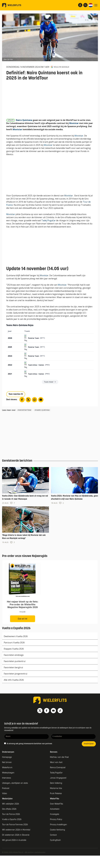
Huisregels (54, 814)
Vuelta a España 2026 (11, 819)
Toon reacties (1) (16, 394)
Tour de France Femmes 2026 (15, 825)
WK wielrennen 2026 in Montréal (16, 830)
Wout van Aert (56, 762)
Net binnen (7, 762)
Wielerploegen (8, 773)
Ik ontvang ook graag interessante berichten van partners (29, 744)
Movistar (74, 123)
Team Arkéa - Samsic (36, 365)
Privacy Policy (56, 819)
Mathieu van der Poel (59, 757)
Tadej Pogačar (48, 220)
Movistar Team (33, 338)
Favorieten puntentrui (14, 661)
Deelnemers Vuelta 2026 (16, 636)
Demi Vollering (56, 783)
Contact (53, 835)
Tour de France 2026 (11, 814)
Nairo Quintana (24, 120)
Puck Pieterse (56, 794)
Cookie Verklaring (57, 830)
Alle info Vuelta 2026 (14, 679)
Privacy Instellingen (58, 825)
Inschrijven (89, 744)
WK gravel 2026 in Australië (14, 840)
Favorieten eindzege (14, 655)
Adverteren (55, 809)
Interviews (6, 778)
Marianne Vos (56, 788)
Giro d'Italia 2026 (9, 809)
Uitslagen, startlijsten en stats (15, 783)
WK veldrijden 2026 (10, 804)
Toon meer (48, 382)
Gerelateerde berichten (17, 460)
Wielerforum (7, 768)
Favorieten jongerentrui (15, 673)
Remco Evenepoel (57, 768)
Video (4, 794)
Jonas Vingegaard (58, 778)
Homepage (7, 757)
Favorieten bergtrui (13, 667)
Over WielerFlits (56, 804)
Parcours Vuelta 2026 (14, 642)
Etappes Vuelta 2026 (14, 648)
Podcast (5, 788)
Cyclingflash (55, 840)
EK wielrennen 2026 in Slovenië (15, 835)
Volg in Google (61, 67)
